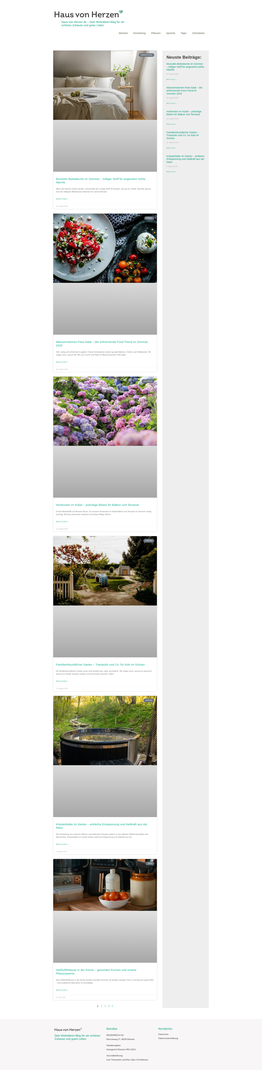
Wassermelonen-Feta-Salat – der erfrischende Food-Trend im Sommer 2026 (184, 90)
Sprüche (170, 33)
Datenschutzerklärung (168, 1038)
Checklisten (198, 33)
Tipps (184, 33)
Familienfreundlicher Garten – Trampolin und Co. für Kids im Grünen (100, 664)
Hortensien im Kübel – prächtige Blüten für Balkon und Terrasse (97, 504)
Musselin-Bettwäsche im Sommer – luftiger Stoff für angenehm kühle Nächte (185, 67)
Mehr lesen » (62, 199)
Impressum (163, 1034)
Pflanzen (156, 33)
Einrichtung (139, 33)
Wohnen (123, 33)
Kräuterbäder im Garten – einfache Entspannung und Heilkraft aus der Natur (185, 159)
